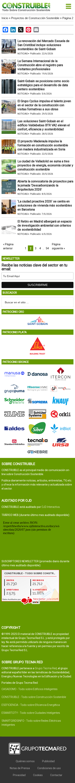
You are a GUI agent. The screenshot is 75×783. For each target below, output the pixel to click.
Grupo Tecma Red (46, 668)
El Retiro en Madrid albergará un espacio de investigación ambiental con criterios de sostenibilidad (45, 225)
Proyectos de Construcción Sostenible (35, 18)
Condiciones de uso (49, 768)
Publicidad (48, 761)
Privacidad (19, 775)
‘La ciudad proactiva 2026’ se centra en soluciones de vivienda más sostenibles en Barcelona (45, 205)
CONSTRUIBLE (26, 7)
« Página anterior (8, 246)
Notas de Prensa (20, 768)
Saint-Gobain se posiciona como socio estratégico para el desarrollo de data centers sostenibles (43, 85)
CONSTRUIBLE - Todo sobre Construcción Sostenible (34, 697)
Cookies (38, 775)
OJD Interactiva (51, 506)
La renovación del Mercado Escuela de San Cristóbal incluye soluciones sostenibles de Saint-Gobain (43, 45)
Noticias (23, 53)
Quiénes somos (25, 761)
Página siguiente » (58, 246)
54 (47, 248)
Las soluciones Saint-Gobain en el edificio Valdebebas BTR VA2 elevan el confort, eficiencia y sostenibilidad (44, 125)
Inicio (5, 18)
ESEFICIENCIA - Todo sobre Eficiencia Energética (31, 704)
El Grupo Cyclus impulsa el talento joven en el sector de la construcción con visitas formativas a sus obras (44, 105)
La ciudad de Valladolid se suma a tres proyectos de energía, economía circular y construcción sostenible (45, 165)
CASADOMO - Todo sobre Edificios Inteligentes (30, 689)
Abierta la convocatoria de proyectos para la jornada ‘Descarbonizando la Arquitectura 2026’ (45, 185)
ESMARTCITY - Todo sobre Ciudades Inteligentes (31, 712)
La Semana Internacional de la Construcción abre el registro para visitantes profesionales (40, 65)
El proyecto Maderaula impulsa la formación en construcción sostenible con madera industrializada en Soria (43, 145)
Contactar (56, 775)
